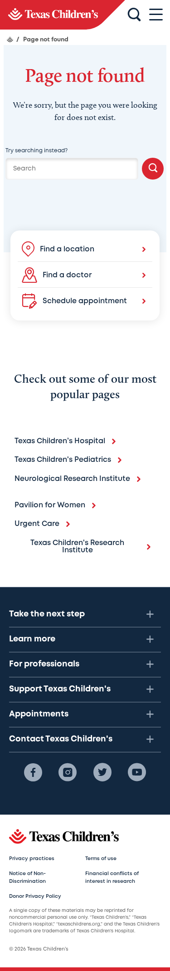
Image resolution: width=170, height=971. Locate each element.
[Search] (153, 169)
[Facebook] (33, 772)
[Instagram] (67, 772)
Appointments (38, 714)
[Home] (10, 40)
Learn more (32, 639)
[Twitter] (102, 772)
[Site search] (134, 15)
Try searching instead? (36, 150)
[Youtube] (136, 772)
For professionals (44, 664)
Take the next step (47, 614)
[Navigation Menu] (156, 15)
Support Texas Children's (60, 689)
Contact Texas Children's (60, 739)
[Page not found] (62, 15)
